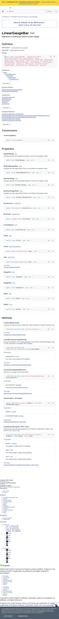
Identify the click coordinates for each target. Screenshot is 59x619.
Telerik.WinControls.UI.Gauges (19, 16)
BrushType (7, 214)
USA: (12, 526)
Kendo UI (2, 484)
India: (12, 528)
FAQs (4, 512)
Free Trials (6, 491)
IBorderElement (6, 99)
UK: (12, 527)
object (5, 72)
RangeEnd (7, 272)
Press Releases (7, 580)
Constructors (9, 130)
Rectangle (20, 415)
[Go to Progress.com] (5, 566)
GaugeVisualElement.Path (12, 267)
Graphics (14, 411)
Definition (7, 44)
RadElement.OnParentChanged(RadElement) (18, 393)
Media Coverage (7, 581)
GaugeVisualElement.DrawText (11, 120)
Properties (8, 148)
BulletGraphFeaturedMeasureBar (12, 89)
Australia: (13, 531)
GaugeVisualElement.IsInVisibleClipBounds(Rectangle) (19, 117)
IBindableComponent (8, 97)
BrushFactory (8, 203)
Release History (7, 501)
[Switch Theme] (56, 11)
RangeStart (7, 283)
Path (5, 257)
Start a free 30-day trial (29, 25)
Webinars (5, 506)
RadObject (9, 76)
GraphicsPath (11, 257)
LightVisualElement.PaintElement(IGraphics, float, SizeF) (21, 465)
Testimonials (6, 519)
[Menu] (3, 11)
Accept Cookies (8, 616)
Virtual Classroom (8, 510)
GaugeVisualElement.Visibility (11, 119)
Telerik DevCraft (4, 481)
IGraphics (14, 443)
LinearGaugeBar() (10, 135)
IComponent (5, 104)
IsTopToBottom (9, 225)
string (17, 356)
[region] (29, 613)
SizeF (11, 456)
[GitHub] (7, 544)
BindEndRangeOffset (11, 166)
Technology (6, 577)
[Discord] (7, 545)
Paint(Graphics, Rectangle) (13, 398)
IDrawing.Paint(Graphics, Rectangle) (15, 422)
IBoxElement (6, 100)
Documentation (7, 500)
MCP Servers (3, 487)
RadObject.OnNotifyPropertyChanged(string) (17, 365)
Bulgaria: (13, 530)
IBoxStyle (5, 102)
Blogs (4, 504)
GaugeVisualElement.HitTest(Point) (13, 114)
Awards (5, 578)
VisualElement (14, 79)
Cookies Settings (22, 616)
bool (16, 153)
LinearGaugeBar (33, 16)
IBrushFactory (17, 203)
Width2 (6, 304)
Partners (5, 508)
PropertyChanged (25, 342)
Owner (6, 246)
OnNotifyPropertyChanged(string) (15, 339)
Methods (7, 317)
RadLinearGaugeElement (15, 246)
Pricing (5, 492)
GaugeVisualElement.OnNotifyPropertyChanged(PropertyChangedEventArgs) (26, 115)
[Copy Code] (54, 56)
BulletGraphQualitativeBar (10, 91)
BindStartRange (9, 178)
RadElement (12, 77)
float (20, 166)
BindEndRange (9, 154)
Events (5, 511)
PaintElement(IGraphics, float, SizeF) (16, 427)
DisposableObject (10, 74)
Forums (5, 503)
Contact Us (6, 524)
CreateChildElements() (11, 323)
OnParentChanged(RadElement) (15, 370)
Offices (5, 584)
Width (6, 294)
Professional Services (9, 507)
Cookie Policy (42, 611)
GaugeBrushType (16, 214)
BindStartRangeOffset (11, 191)
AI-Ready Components (14, 487)
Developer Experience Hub (10, 497)
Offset (6, 236)
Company (5, 576)
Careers (5, 583)
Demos (5, 499)
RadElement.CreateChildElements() (15, 335)
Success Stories (7, 518)
